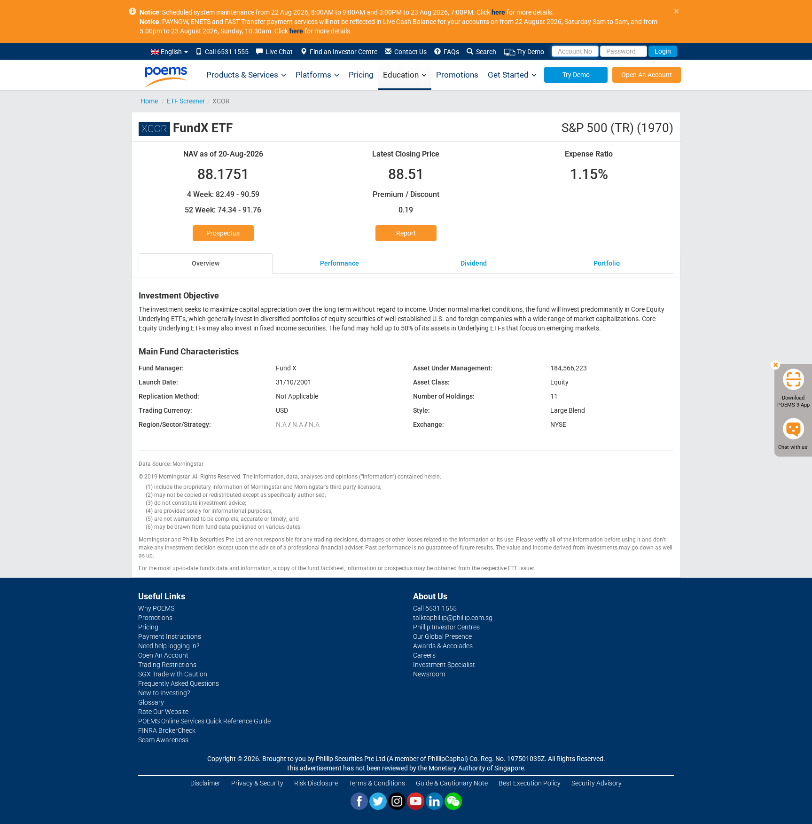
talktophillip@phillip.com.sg (452, 617)
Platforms (313, 74)
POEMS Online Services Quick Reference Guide (204, 721)
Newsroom (429, 674)
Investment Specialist (444, 664)
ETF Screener (186, 101)
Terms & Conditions (377, 783)
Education (401, 74)
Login (663, 51)
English (171, 51)
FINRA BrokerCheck (166, 730)
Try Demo (529, 51)
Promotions (457, 74)
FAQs (450, 51)
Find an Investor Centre (342, 51)
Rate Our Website (163, 711)
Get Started (508, 74)
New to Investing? (164, 693)
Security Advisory (596, 783)
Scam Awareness (163, 740)
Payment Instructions (169, 636)
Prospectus (223, 233)
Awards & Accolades (443, 646)
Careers (424, 655)
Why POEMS (156, 608)
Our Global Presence (442, 636)
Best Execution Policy (530, 783)
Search (484, 51)
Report (406, 233)
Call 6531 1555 (225, 51)
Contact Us (409, 51)
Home (149, 101)
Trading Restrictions (167, 664)
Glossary (151, 702)
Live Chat (278, 51)
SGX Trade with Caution (172, 674)
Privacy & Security (257, 783)
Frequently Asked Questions (178, 683)
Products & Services (242, 74)
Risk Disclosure (316, 783)
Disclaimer (205, 783)
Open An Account (646, 74)
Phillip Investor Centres (446, 627)
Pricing (361, 74)
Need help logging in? (168, 646)
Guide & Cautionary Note (452, 783)
